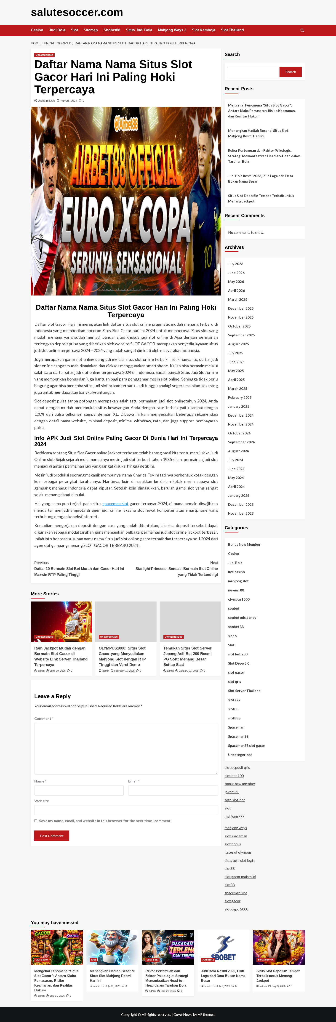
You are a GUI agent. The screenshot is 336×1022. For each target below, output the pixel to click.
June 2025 (236, 362)
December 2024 (241, 415)
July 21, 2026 (168, 991)
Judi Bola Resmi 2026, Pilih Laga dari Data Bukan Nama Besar (260, 178)
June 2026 (236, 273)
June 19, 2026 (58, 670)
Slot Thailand (232, 30)
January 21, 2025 (188, 670)
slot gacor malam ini (240, 876)
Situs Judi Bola (139, 30)
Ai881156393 (46, 100)
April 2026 (236, 290)
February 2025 (240, 397)
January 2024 (238, 495)
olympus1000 (239, 599)
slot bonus (233, 844)
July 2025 (235, 353)
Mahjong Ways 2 (172, 30)
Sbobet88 (112, 30)
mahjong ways (236, 827)
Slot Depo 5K (238, 663)
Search (232, 54)
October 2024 (239, 433)
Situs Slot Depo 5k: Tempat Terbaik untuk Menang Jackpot (261, 198)
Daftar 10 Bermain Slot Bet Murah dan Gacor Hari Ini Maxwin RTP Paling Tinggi (79, 568)
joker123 (232, 792)
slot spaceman (236, 836)
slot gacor (236, 672)
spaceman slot (115, 503)
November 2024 (241, 424)
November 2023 (241, 513)
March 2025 (237, 388)
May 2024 (236, 478)
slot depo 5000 (236, 909)
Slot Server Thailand (244, 691)
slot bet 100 (234, 775)
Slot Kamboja (203, 30)
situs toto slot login (240, 860)
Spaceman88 (238, 736)
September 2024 (241, 442)
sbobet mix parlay (242, 617)
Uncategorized (44, 54)
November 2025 (241, 317)
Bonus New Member (244, 544)
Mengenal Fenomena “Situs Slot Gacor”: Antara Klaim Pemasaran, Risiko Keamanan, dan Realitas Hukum (262, 110)
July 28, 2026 (112, 986)
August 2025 (238, 344)
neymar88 (236, 590)
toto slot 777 (235, 800)
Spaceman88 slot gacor (246, 745)
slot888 (234, 718)
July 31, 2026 (57, 995)
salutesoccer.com (77, 12)
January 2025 (238, 406)
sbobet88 (236, 627)
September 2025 (241, 335)
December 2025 (241, 308)
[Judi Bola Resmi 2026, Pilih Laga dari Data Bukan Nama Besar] (223, 947)
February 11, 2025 (124, 670)
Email (134, 781)
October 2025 (239, 326)
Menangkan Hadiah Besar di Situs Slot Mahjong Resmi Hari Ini (258, 133)
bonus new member (240, 783)
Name (40, 781)
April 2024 (236, 486)
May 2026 (236, 281)
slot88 (233, 709)
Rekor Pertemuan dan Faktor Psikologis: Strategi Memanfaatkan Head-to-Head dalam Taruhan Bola (264, 155)
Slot (74, 30)
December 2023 (241, 504)
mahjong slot (238, 581)
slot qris (234, 681)
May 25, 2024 (69, 100)
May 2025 (236, 371)
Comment (43, 718)
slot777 (234, 700)
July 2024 (235, 460)
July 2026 (235, 264)
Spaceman (236, 727)
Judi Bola (57, 30)
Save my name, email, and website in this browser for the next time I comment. (105, 820)
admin (41, 670)
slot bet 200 (238, 654)
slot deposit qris (237, 767)
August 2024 (238, 451)
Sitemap (91, 30)
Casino (37, 30)
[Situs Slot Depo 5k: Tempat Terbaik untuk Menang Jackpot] (279, 947)
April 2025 (236, 380)
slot (228, 808)
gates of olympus (238, 852)
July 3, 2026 (278, 986)
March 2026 (237, 299)
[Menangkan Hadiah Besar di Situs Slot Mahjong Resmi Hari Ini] (112, 947)
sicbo (232, 636)
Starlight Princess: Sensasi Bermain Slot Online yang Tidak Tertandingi (177, 568)
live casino (236, 572)
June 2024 (236, 469)
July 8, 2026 (223, 986)
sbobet (234, 608)
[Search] (302, 31)
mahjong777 (234, 816)
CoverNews (182, 1014)
